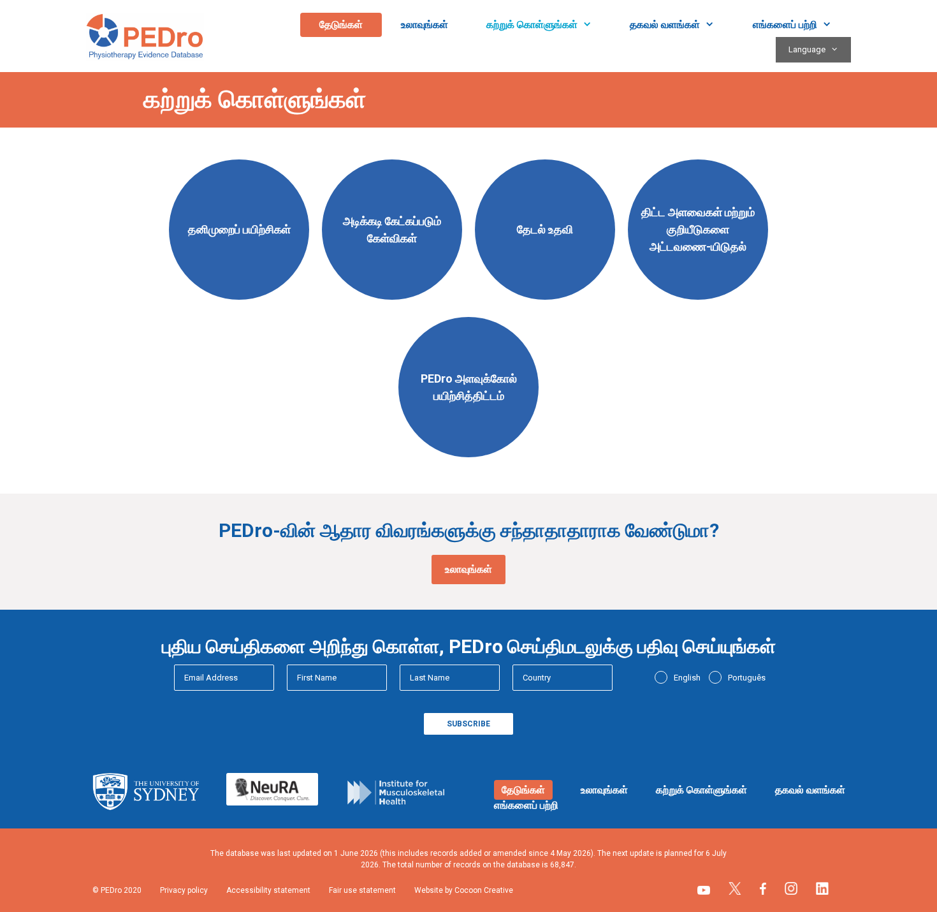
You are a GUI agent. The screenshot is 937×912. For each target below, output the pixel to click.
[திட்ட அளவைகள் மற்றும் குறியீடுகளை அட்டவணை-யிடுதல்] (698, 303)
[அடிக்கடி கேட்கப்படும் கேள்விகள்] (392, 303)
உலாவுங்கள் (424, 24)
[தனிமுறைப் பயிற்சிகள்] (239, 303)
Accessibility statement (268, 890)
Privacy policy (184, 890)
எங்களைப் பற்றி (785, 24)
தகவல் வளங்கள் (665, 24)
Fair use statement (362, 890)
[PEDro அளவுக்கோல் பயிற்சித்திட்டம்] (468, 460)
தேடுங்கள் (341, 24)
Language (806, 49)
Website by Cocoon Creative (463, 890)
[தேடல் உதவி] (545, 303)
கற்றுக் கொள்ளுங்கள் (531, 24)
